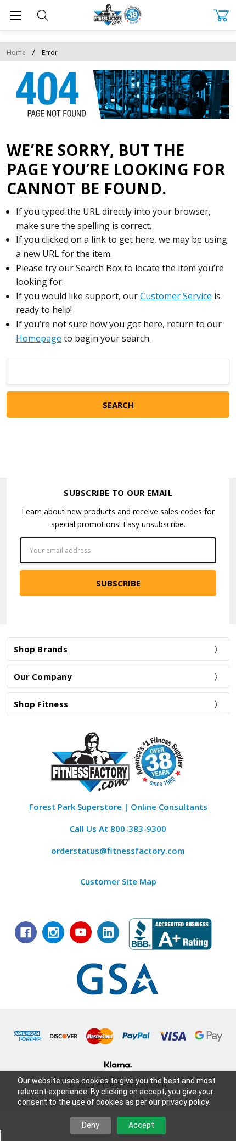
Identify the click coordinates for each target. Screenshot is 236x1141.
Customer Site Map (118, 881)
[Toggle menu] (15, 15)
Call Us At (118, 828)
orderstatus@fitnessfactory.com (118, 850)
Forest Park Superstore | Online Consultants (118, 806)
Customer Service (176, 296)
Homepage (38, 338)
